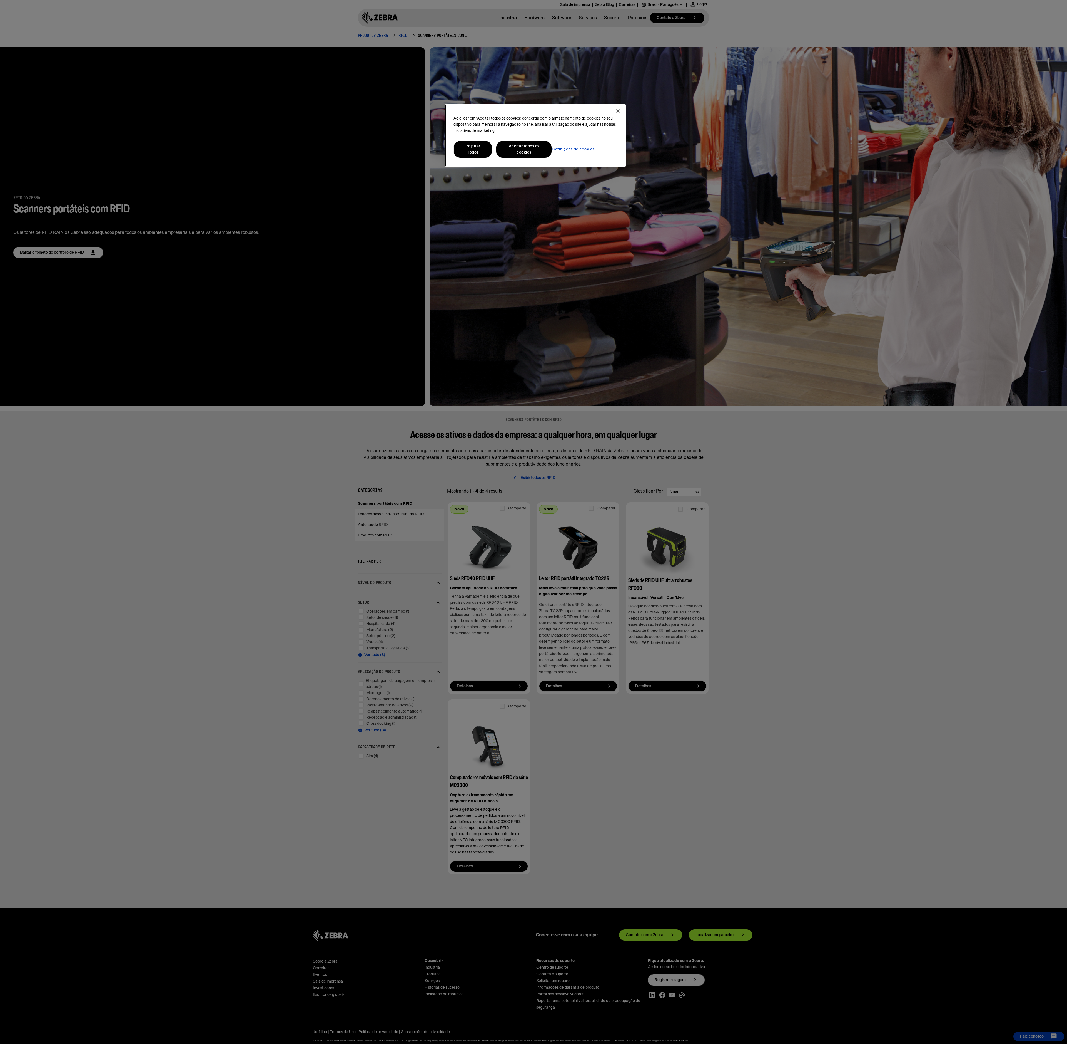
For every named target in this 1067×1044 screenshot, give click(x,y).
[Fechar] (618, 111)
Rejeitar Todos (472, 149)
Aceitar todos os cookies (524, 149)
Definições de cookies (573, 149)
